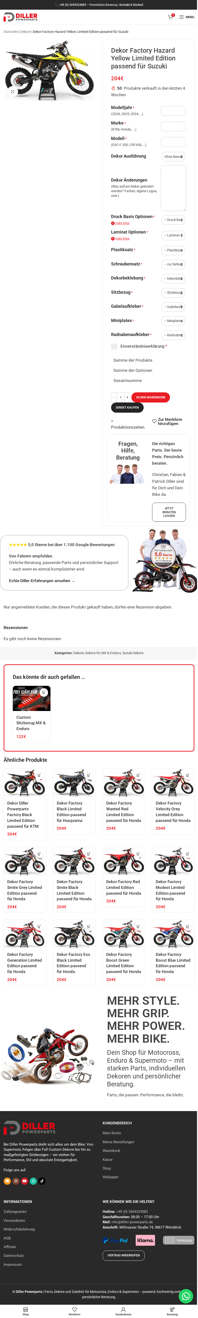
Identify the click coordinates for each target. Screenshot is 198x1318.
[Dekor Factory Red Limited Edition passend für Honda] (124, 861)
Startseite (11, 32)
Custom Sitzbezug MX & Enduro (31, 723)
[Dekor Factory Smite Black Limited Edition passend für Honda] (74, 861)
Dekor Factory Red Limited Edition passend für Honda (123, 887)
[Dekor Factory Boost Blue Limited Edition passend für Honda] (173, 934)
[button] (44, 692)
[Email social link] (7, 1181)
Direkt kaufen (127, 407)
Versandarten (14, 1220)
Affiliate (10, 1247)
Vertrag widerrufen (124, 1255)
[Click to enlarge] (12, 91)
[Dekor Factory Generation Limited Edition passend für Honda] (25, 934)
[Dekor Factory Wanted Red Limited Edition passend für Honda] (124, 783)
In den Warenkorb (150, 397)
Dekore (25, 32)
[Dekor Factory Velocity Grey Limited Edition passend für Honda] (173, 783)
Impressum (13, 1264)
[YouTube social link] (24, 1181)
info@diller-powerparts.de (132, 1222)
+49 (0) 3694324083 (72, 5)
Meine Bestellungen (118, 1142)
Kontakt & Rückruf (131, 5)
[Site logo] (20, 16)
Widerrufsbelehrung (19, 1229)
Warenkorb (111, 1151)
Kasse (108, 1159)
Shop (107, 1168)
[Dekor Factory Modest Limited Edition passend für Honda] (173, 861)
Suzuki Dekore (132, 653)
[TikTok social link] (42, 1181)
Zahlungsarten (15, 1211)
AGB (7, 1238)
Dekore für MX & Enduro (103, 653)
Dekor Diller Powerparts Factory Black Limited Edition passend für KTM (23, 814)
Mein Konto (112, 1133)
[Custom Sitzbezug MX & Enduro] (31, 698)
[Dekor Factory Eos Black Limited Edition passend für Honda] (74, 934)
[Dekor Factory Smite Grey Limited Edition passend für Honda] (25, 861)
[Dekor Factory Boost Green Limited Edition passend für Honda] (124, 934)
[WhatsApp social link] (33, 1181)
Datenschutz (14, 1255)
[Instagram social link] (16, 1181)
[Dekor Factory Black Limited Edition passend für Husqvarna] (74, 783)
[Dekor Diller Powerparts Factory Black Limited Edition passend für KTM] (25, 783)
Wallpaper (111, 1177)
